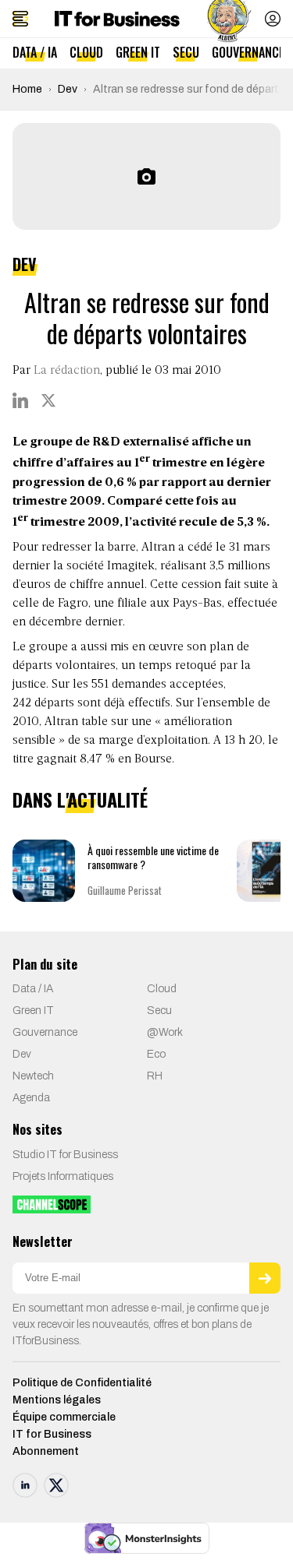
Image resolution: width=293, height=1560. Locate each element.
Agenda (31, 1098)
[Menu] (20, 18)
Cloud (86, 52)
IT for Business (52, 1434)
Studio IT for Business (65, 1154)
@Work (165, 1032)
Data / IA (35, 52)
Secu (186, 52)
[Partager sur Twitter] (48, 400)
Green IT (138, 52)
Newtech (33, 1076)
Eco (156, 1054)
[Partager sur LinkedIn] (20, 400)
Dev (67, 89)
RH (155, 1076)
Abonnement (46, 1451)
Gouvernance (248, 52)
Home (27, 89)
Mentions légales (57, 1400)
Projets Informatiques (63, 1176)
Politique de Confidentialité (82, 1383)
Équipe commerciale (64, 1417)
